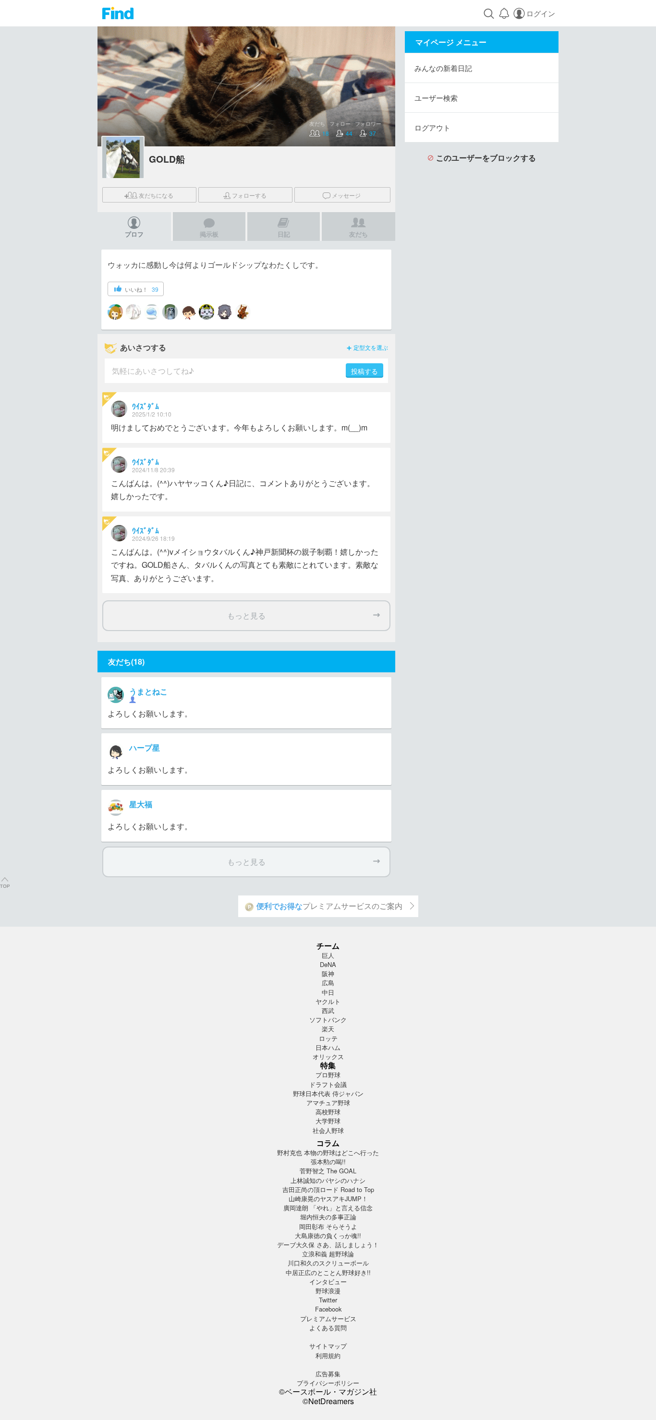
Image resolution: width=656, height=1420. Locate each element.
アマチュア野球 (328, 1102)
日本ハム (328, 1047)
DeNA (328, 964)
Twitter (328, 1299)
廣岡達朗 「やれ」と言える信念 (328, 1207)
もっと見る (246, 615)
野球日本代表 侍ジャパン (328, 1093)
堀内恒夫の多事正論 (328, 1216)
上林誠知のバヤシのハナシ (328, 1180)
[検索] (489, 13)
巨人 (328, 955)
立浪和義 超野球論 (328, 1253)
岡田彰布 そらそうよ (328, 1226)
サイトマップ (328, 1345)
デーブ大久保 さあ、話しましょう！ (328, 1244)
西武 (328, 1010)
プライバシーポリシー (328, 1382)
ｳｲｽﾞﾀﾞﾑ (145, 406)
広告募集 (328, 1373)
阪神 (328, 973)
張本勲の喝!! (328, 1161)
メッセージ (346, 195)
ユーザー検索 (436, 98)
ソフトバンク (328, 1019)
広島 (328, 982)
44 (349, 133)
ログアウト (432, 127)
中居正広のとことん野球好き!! (328, 1272)
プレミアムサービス (328, 1318)
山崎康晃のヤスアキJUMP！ (328, 1198)
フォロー (249, 195)
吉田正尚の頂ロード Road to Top (328, 1189)
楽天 (328, 1028)
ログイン (540, 13)
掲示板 (209, 234)
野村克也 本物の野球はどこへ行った (328, 1152)
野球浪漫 (328, 1290)
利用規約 (328, 1355)
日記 (284, 234)
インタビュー (328, 1281)
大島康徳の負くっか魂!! (328, 1235)
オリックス (328, 1056)
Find (118, 13)
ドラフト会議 (328, 1084)
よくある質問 (328, 1327)
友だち (156, 195)
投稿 (364, 371)
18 (325, 133)
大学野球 (328, 1120)
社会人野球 (328, 1130)
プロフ (134, 234)
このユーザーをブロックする (486, 157)
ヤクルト (328, 1001)
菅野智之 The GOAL (328, 1170)
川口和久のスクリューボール (328, 1262)
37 (372, 133)
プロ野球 (328, 1074)
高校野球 (328, 1111)
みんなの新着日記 (443, 68)
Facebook (328, 1308)
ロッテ (328, 1038)
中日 (328, 992)
